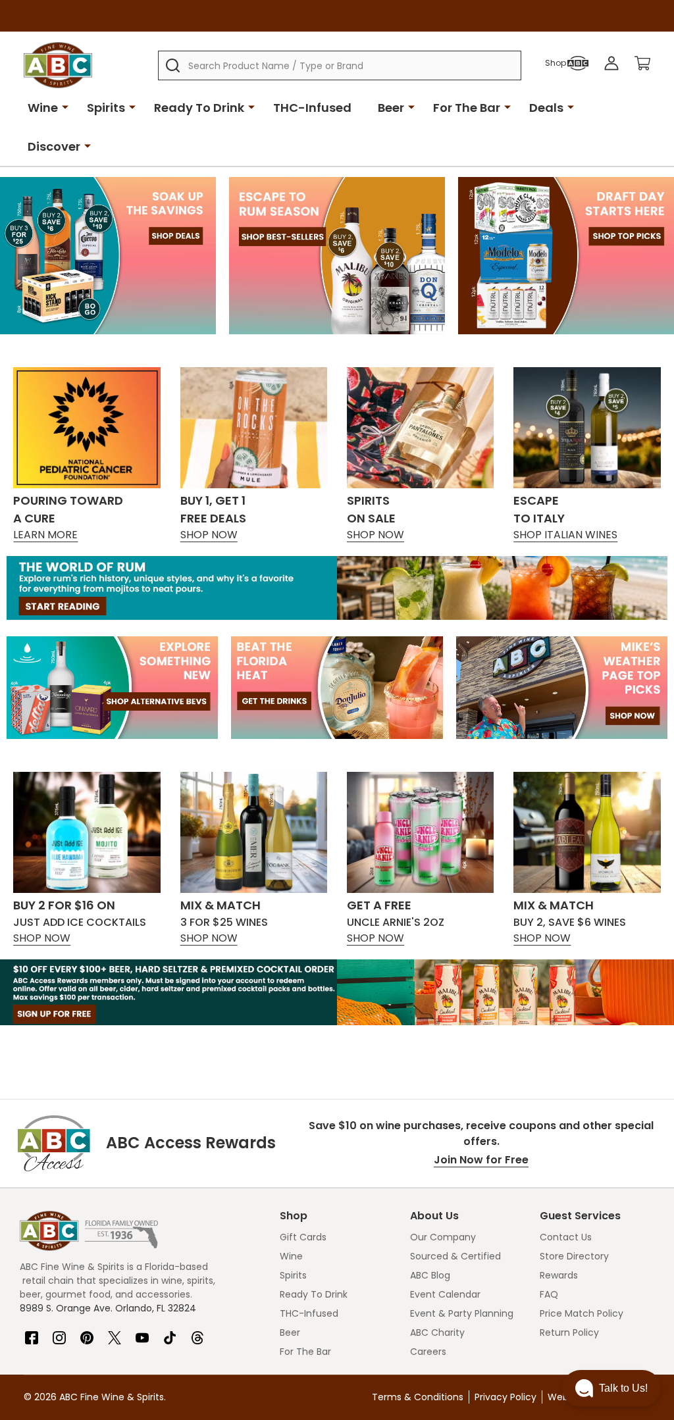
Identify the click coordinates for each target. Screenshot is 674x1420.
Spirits (106, 107)
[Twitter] (114, 1332)
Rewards (559, 1275)
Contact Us (566, 1237)
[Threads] (197, 1332)
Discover (54, 146)
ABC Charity (437, 1332)
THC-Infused (312, 107)
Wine (43, 107)
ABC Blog (430, 1275)
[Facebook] (31, 1332)
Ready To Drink (199, 107)
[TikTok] (170, 1332)
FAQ (549, 1294)
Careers (428, 1351)
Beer (391, 107)
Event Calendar (445, 1294)
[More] (65, 106)
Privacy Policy (505, 1397)
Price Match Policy (581, 1313)
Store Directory (574, 1256)
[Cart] (642, 63)
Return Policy (569, 1332)
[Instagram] (59, 1332)
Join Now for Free (481, 1159)
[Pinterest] (87, 1332)
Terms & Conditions (417, 1397)
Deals (546, 107)
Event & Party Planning (461, 1313)
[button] (611, 1388)
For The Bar (466, 107)
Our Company (443, 1237)
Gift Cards (303, 1237)
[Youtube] (142, 1332)
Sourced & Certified (455, 1256)
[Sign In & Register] (611, 63)
